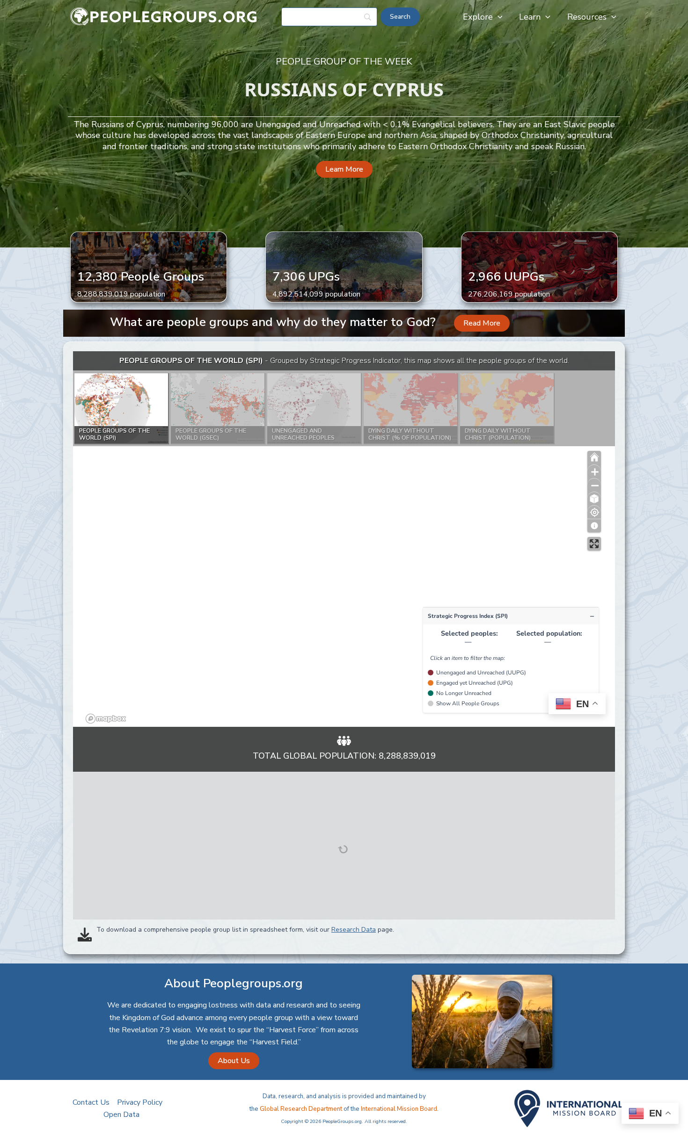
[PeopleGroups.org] (163, 16)
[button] (498, 17)
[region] (344, 539)
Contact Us (91, 1102)
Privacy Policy (139, 1102)
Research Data (353, 929)
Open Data (121, 1114)
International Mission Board (399, 1109)
